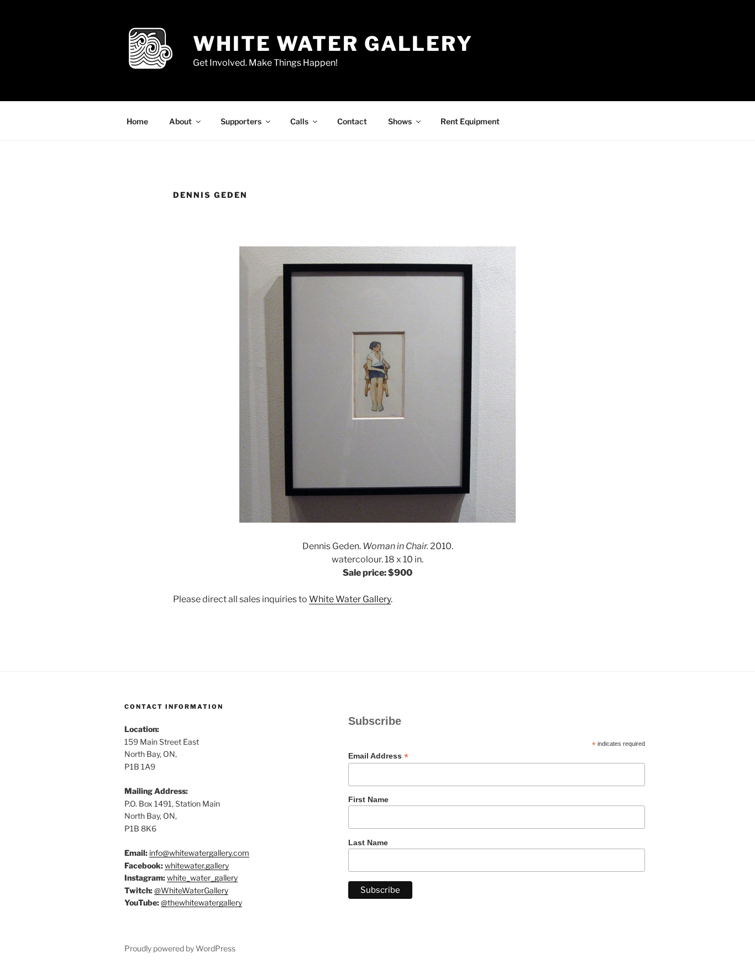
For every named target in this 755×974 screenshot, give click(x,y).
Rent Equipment (470, 121)
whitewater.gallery (197, 865)
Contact (352, 121)
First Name (368, 799)
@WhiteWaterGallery (191, 890)
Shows (400, 121)
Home (137, 121)
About (180, 121)
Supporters (241, 121)
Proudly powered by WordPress (179, 948)
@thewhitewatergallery (201, 902)
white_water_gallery (202, 877)
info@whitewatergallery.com (199, 852)
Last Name (368, 842)
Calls (299, 121)
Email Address (378, 756)
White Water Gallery (333, 43)
